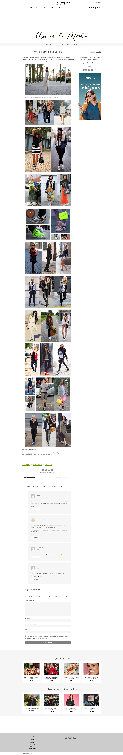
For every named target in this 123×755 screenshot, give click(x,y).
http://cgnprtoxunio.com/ (37, 576)
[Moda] (52, 675)
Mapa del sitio (32, 741)
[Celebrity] (52, 706)
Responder (36, 509)
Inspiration (43, 472)
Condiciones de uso (32, 746)
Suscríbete (71, 747)
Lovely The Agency (53, 7)
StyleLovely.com (61, 2)
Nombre (27, 618)
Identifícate (79, 8)
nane (38, 495)
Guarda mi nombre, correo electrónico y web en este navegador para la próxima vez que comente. (46, 637)
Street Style (49, 472)
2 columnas (99, 51)
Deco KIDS (48, 44)
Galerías (46, 7)
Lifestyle (41, 7)
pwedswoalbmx (39, 573)
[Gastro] (71, 675)
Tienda (75, 44)
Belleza (31, 7)
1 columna (92, 51)
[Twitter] (91, 8)
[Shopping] (32, 706)
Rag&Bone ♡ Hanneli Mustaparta (64, 477)
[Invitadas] (91, 706)
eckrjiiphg (39, 566)
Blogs (23, 8)
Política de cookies (32, 749)
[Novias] (32, 675)
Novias (36, 7)
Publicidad (32, 739)
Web (26, 629)
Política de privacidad (32, 748)
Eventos (61, 7)
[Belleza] (91, 675)
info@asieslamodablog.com (89, 63)
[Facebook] (89, 8)
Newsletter (85, 8)
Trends (61, 44)
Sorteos (68, 44)
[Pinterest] (93, 8)
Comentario (29, 600)
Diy (55, 44)
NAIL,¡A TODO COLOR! (29, 477)
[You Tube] (97, 8)
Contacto (32, 742)
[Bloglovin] (92, 70)
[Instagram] (95, 8)
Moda (27, 7)
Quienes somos (32, 738)
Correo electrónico (32, 624)
